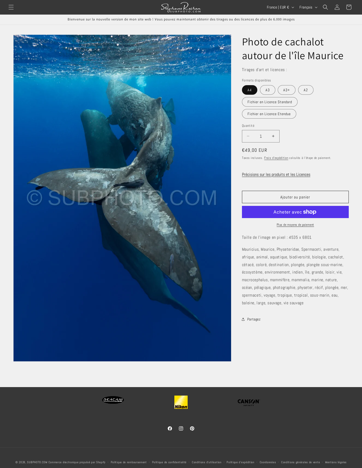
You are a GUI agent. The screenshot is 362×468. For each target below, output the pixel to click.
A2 (306, 90)
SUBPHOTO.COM (37, 462)
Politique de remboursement (129, 462)
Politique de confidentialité (169, 462)
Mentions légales (336, 462)
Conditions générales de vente (300, 462)
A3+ (286, 90)
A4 (250, 90)
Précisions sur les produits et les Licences (276, 174)
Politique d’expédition (240, 462)
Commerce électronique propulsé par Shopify (76, 462)
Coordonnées (268, 462)
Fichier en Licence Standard (270, 101)
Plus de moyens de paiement (295, 225)
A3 (268, 90)
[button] (11, 7)
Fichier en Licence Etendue (269, 113)
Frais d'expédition (276, 158)
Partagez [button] (254, 319)
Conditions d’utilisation (207, 462)
